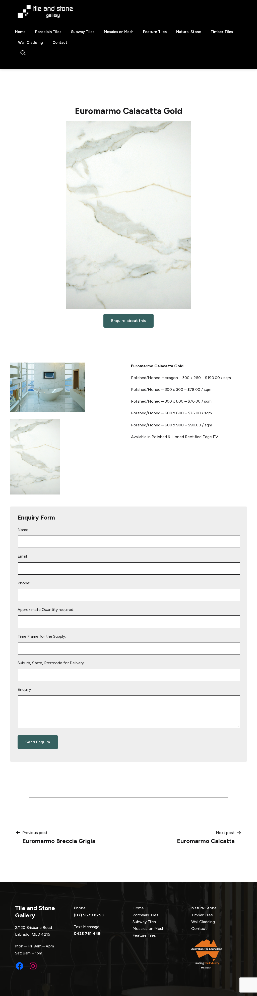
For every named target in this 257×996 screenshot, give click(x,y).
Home (20, 32)
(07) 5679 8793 (89, 915)
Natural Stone (188, 32)
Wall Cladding (30, 42)
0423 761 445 (87, 933)
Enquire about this (128, 320)
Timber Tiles (222, 32)
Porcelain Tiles (48, 32)
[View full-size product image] (128, 215)
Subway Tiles (82, 32)
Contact (59, 42)
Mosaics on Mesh (118, 32)
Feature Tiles (155, 32)
